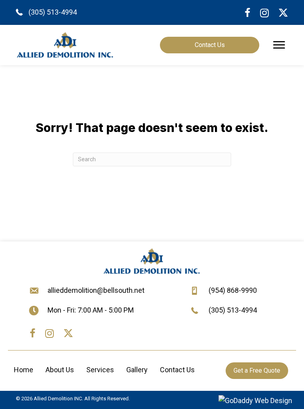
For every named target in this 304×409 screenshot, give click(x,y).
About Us (60, 370)
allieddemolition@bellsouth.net (96, 290)
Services (100, 370)
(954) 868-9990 (233, 290)
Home (23, 370)
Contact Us (177, 370)
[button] (279, 45)
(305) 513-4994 (52, 12)
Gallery (137, 370)
